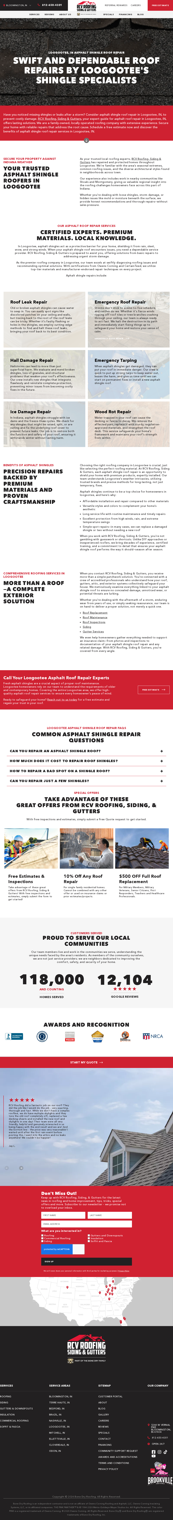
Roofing (49, 1235)
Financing (125, 14)
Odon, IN (55, 1450)
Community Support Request (118, 1450)
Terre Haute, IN (59, 1402)
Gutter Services (93, 631)
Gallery (103, 1414)
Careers (136, 5)
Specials (108, 14)
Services (34, 14)
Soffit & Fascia (10, 1426)
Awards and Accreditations (118, 1456)
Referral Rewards (116, 5)
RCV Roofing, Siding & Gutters (59, 119)
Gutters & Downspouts (16, 1408)
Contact (104, 1438)
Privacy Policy (123, 1271)
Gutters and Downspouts (107, 1235)
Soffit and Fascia (101, 1241)
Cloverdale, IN (59, 1444)
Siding (87, 627)
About (102, 1402)
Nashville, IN (57, 1420)
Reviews (49, 14)
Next (21, 1168)
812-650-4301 (160, 1437)
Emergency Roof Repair (109, 338)
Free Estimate (160, 5)
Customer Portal (110, 1396)
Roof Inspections (94, 622)
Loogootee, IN (59, 1426)
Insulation (97, 1238)
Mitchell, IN (57, 1432)
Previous (7, 1168)
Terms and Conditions (113, 1463)
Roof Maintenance (95, 617)
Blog (140, 14)
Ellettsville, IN (59, 1438)
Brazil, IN (55, 1414)
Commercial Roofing (57, 1238)
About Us (65, 14)
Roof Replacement (95, 612)
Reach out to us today (62, 699)
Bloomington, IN (60, 1396)
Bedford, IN (56, 1408)
